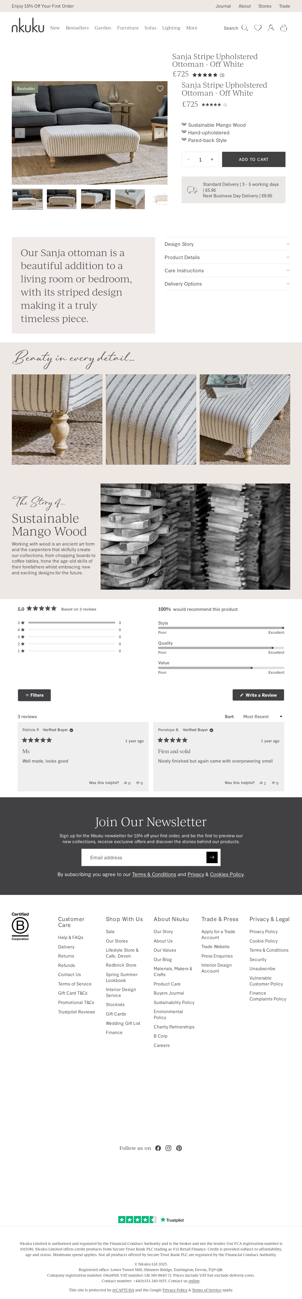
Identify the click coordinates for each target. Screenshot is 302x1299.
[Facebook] (158, 1148)
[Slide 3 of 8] (96, 199)
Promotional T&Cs (76, 1002)
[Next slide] (159, 133)
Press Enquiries (217, 956)
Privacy (196, 874)
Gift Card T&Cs (72, 993)
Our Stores (117, 941)
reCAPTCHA (123, 1290)
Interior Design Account (216, 968)
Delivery (66, 946)
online (194, 1280)
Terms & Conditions (154, 874)
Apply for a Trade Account (218, 934)
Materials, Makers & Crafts (173, 971)
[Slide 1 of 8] (27, 199)
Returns (66, 956)
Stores (264, 6)
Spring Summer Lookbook (121, 977)
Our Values (165, 950)
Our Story (163, 931)
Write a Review (264, 696)
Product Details (182, 257)
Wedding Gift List (123, 1023)
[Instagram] (168, 1148)
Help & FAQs (70, 937)
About (245, 6)
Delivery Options (183, 283)
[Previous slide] (20, 133)
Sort (230, 716)
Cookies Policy (226, 874)
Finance (114, 1032)
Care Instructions (184, 270)
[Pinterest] (179, 1148)
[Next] (277, 757)
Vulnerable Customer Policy (266, 981)
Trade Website (215, 946)
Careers (162, 1045)
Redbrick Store (121, 965)
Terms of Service (75, 983)
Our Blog (163, 959)
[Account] (270, 27)
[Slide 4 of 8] (130, 199)
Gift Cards (116, 1013)
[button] (243, 104)
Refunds (66, 965)
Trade (284, 6)
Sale (110, 931)
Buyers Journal (169, 993)
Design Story (179, 243)
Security (258, 959)
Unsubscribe (262, 968)
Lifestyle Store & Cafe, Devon (122, 953)
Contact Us (69, 974)
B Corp (161, 1036)
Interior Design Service (121, 992)
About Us (163, 941)
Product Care (167, 983)
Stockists (115, 1004)
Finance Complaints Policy (268, 996)
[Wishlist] (257, 27)
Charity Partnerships (174, 1026)
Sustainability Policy (174, 1002)
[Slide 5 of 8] (164, 199)
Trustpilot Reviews (76, 1011)
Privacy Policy (264, 931)
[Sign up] (212, 857)
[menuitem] (191, 28)
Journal (223, 6)
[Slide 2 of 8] (61, 199)
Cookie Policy (264, 941)
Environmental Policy (168, 1014)
